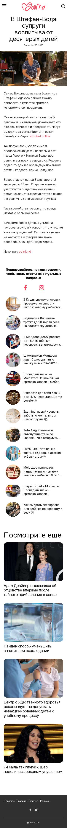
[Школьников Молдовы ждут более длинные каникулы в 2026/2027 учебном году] (13, 359)
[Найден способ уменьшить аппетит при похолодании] (33, 622)
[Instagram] (41, 288)
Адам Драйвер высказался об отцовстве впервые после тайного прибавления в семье (30, 590)
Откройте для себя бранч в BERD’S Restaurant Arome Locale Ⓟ (42, 396)
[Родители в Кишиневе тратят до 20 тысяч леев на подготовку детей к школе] (13, 322)
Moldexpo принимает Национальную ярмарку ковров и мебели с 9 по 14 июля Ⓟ (42, 471)
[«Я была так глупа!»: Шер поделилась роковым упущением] (33, 743)
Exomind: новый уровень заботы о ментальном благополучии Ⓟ (41, 415)
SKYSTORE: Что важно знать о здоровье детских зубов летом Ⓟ (42, 452)
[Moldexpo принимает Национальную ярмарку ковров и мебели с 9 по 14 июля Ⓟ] (13, 472)
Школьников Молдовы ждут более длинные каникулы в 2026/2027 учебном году (40, 359)
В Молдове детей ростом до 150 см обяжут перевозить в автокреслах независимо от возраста (42, 340)
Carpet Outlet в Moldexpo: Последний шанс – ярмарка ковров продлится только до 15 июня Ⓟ (41, 490)
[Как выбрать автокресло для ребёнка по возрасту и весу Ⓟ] (13, 509)
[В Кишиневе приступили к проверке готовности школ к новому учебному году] (13, 303)
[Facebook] (25, 288)
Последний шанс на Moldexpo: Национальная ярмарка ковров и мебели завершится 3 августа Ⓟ (42, 378)
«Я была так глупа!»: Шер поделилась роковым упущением (33, 769)
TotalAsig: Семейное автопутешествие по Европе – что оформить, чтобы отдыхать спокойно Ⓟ (42, 434)
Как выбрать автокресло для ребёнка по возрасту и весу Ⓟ (42, 508)
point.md (25, 252)
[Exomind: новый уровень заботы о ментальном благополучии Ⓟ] (13, 415)
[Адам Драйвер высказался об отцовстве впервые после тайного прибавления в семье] (33, 561)
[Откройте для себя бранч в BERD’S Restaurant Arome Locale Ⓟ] (13, 397)
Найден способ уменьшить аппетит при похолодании (27, 648)
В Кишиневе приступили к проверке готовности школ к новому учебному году (41, 303)
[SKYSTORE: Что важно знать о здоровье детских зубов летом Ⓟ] (13, 453)
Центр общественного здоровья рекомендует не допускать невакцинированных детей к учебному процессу (32, 709)
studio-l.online (40, 136)
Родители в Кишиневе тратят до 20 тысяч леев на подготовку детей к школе (41, 322)
